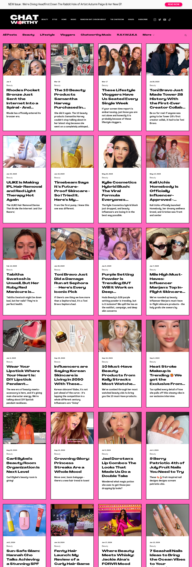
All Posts (10, 35)
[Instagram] (155, 19)
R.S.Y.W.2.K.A (127, 35)
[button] (185, 35)
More (147, 35)
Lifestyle (47, 35)
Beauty (28, 35)
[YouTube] (164, 19)
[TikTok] (169, 19)
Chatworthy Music (96, 35)
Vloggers (67, 35)
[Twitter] (159, 19)
